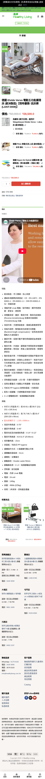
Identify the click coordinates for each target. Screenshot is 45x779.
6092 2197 (10, 645)
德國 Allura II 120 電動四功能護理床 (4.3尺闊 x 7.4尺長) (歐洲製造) (11, 527)
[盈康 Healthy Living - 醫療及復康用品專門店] (22, 16)
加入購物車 (26, 184)
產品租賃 (28, 676)
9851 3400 (10, 607)
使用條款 (5, 703)
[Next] (40, 63)
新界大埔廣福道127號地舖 (11, 594)
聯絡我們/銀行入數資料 (33, 662)
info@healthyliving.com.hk (11, 673)
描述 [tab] (3, 209)
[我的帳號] (38, 16)
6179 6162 (15, 662)
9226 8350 (33, 613)
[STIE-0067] (6, 147)
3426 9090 (10, 581)
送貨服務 (28, 668)
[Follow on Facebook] (26, 698)
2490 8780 (33, 578)
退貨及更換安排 (30, 673)
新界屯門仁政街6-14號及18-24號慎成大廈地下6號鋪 (33, 596)
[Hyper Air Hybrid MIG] (6, 163)
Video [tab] (4, 214)
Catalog (27, 685)
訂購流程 (28, 665)
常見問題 (28, 679)
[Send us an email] (30, 698)
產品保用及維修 (30, 671)
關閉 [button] (25, 5)
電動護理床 (19, 195)
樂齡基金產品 (10, 195)
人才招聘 (5, 700)
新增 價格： (29, 134)
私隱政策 (5, 706)
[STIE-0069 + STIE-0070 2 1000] (6, 122)
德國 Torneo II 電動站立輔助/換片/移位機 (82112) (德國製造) (33, 527)
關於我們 (5, 697)
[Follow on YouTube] (35, 698)
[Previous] (5, 63)
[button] (3, 16)
